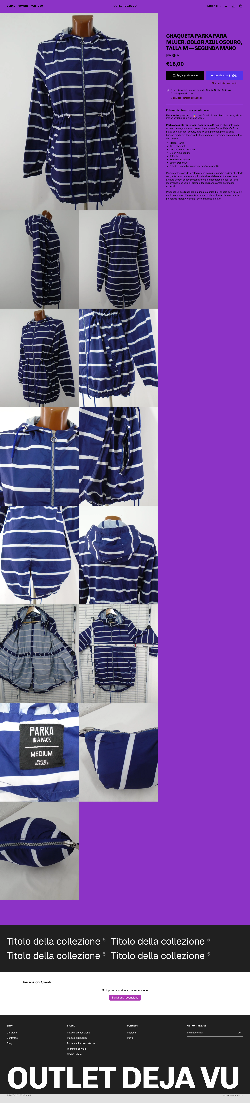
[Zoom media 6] (39, 456)
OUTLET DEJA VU (22, 1095)
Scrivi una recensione (125, 997)
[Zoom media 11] (118, 653)
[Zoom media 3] (118, 259)
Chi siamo (12, 1032)
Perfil (130, 1037)
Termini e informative (233, 1095)
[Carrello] (241, 6)
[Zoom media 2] (39, 259)
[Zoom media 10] (39, 653)
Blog (9, 1043)
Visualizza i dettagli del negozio (186, 97)
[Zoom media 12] (39, 752)
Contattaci (12, 1037)
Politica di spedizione (78, 1032)
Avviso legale (74, 1054)
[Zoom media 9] (118, 555)
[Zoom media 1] (79, 111)
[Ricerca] (226, 6)
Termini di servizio (76, 1048)
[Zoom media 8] (39, 555)
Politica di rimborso (77, 1037)
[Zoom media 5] (118, 358)
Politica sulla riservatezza (81, 1043)
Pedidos (131, 1032)
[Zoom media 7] (118, 456)
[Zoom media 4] (39, 358)
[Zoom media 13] (118, 752)
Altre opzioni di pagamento (224, 83)
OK (239, 1032)
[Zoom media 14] (39, 851)
